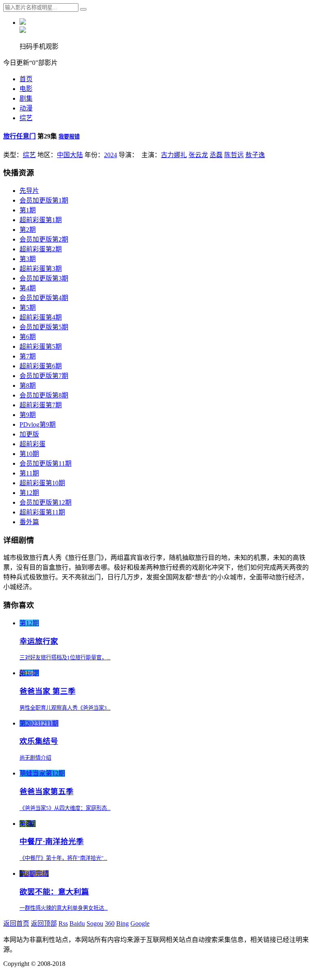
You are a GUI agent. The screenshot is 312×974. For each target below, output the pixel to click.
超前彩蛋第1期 (41, 219)
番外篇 (29, 521)
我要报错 (69, 137)
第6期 (28, 336)
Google (140, 923)
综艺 (26, 117)
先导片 (29, 190)
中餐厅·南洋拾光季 (52, 841)
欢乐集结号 (39, 741)
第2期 (28, 229)
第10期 (29, 453)
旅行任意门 (19, 136)
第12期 (29, 492)
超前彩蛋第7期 (41, 405)
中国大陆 (70, 154)
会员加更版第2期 (44, 239)
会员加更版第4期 (44, 297)
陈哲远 (234, 154)
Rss (63, 923)
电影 (26, 88)
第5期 (28, 307)
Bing (122, 923)
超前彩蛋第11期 (42, 512)
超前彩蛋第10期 (42, 482)
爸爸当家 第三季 (48, 691)
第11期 (29, 473)
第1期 (28, 210)
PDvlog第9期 (38, 424)
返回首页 (16, 923)
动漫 (26, 108)
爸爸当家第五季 (47, 791)
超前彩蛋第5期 (41, 346)
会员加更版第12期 (46, 502)
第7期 (28, 356)
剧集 (26, 98)
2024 (110, 154)
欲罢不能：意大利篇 (54, 892)
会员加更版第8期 (44, 395)
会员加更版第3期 (44, 278)
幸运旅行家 (39, 641)
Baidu (77, 923)
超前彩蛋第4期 (41, 317)
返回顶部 (44, 923)
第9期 (28, 414)
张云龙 (198, 154)
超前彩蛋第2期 (41, 249)
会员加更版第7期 (44, 375)
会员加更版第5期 (44, 327)
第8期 (28, 385)
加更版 (29, 434)
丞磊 (216, 154)
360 (110, 923)
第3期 (28, 258)
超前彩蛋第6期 (41, 366)
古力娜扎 (174, 154)
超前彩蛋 (33, 444)
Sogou (95, 923)
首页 (26, 79)
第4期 (28, 288)
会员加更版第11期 (46, 463)
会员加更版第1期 (44, 200)
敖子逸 (255, 154)
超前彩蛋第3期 (41, 268)
